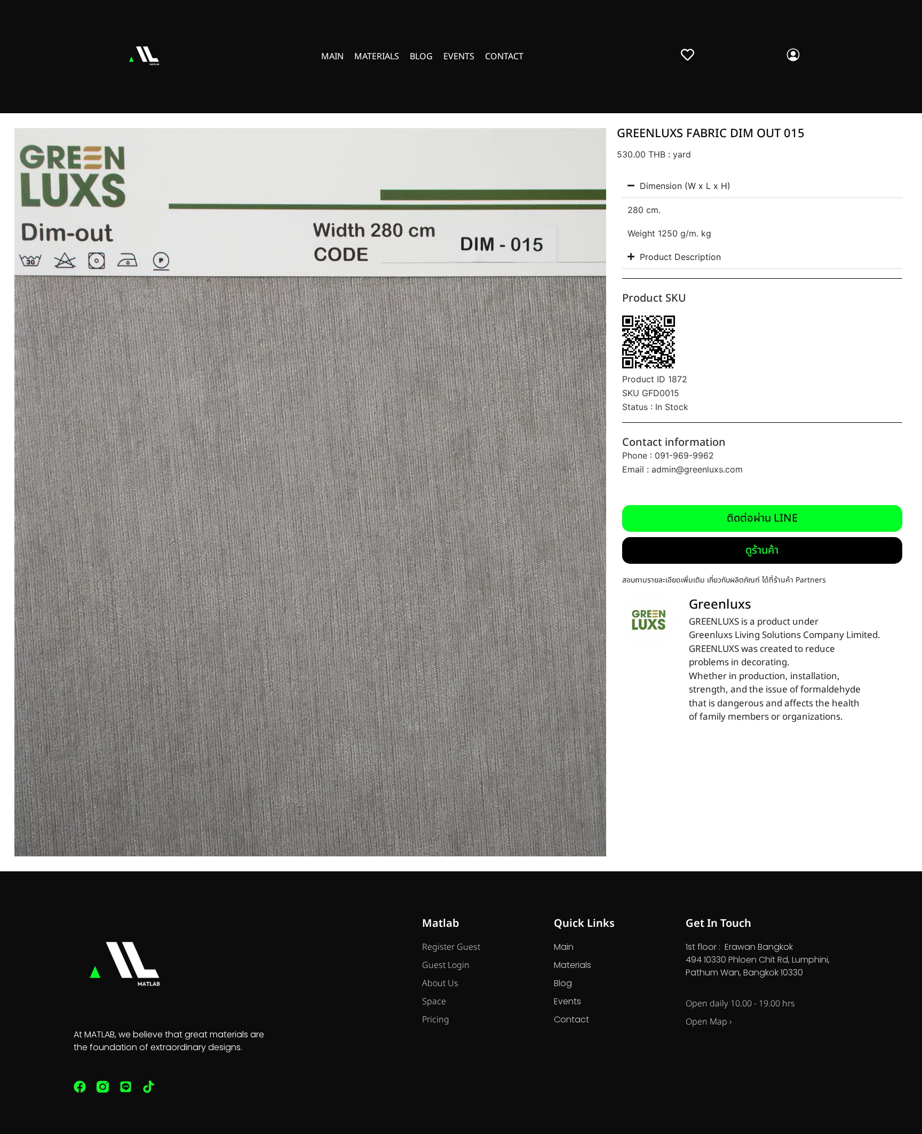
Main (332, 56)
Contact (504, 56)
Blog (421, 56)
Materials (376, 56)
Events (458, 56)
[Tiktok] (148, 1087)
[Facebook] (80, 1087)
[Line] (126, 1087)
